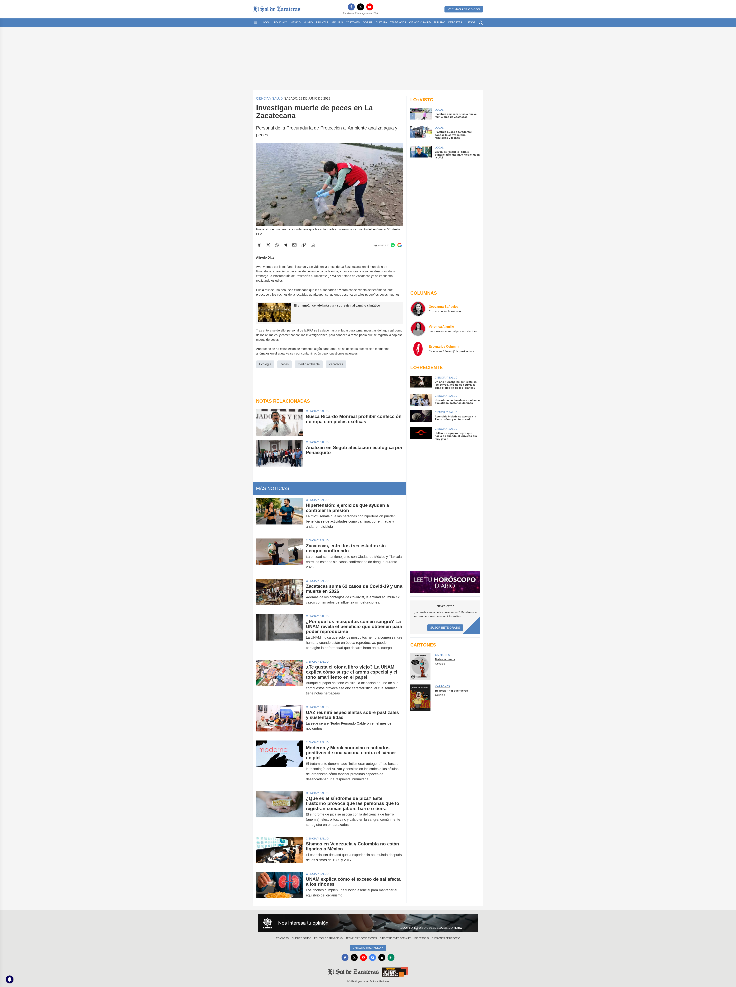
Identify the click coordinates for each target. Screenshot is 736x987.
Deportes (455, 22)
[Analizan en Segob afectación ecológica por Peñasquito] (279, 453)
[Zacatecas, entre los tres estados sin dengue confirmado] (279, 556)
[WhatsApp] (277, 245)
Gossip (368, 22)
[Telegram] (285, 245)
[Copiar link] (304, 245)
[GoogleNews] (372, 957)
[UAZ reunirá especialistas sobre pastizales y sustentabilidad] (279, 720)
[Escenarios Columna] (418, 348)
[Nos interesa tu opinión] (368, 923)
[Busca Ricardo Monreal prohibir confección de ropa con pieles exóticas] (279, 422)
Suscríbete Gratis (445, 627)
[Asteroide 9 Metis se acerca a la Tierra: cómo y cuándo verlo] (420, 416)
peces (284, 364)
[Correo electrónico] (294, 245)
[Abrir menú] (255, 22)
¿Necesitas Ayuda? (368, 947)
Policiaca (281, 22)
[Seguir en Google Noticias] (400, 245)
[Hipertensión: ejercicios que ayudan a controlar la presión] (279, 516)
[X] (360, 6)
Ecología (265, 364)
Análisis (337, 22)
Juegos (470, 22)
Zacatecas (336, 364)
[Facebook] (351, 6)
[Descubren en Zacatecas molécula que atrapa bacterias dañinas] (420, 400)
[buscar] (480, 22)
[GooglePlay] (391, 957)
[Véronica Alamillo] (418, 328)
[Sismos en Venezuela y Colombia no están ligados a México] (279, 852)
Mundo (308, 22)
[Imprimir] (313, 245)
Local (267, 22)
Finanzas (322, 22)
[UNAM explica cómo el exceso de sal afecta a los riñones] (279, 887)
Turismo (439, 22)
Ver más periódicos (464, 9)
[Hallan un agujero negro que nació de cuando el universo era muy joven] (420, 433)
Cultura (381, 22)
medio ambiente (309, 364)
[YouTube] (369, 6)
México (296, 22)
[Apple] (381, 957)
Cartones (353, 22)
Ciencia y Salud (420, 22)
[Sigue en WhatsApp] (393, 245)
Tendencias (398, 22)
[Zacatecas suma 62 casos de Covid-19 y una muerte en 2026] (279, 594)
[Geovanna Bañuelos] (418, 309)
